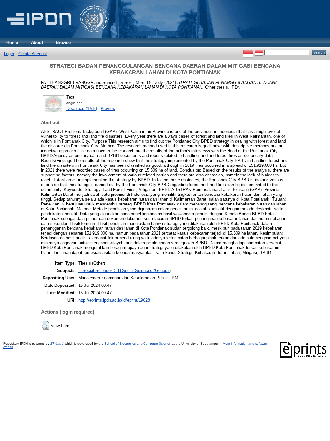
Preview (108, 108)
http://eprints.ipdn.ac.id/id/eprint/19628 (114, 300)
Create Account (32, 53)
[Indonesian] (248, 52)
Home (12, 42)
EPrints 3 (57, 343)
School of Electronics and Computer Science (137, 343)
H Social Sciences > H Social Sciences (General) (124, 270)
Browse (63, 42)
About (37, 42)
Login (9, 53)
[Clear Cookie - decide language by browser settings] (259, 52)
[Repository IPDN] (56, 36)
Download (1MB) (81, 108)
